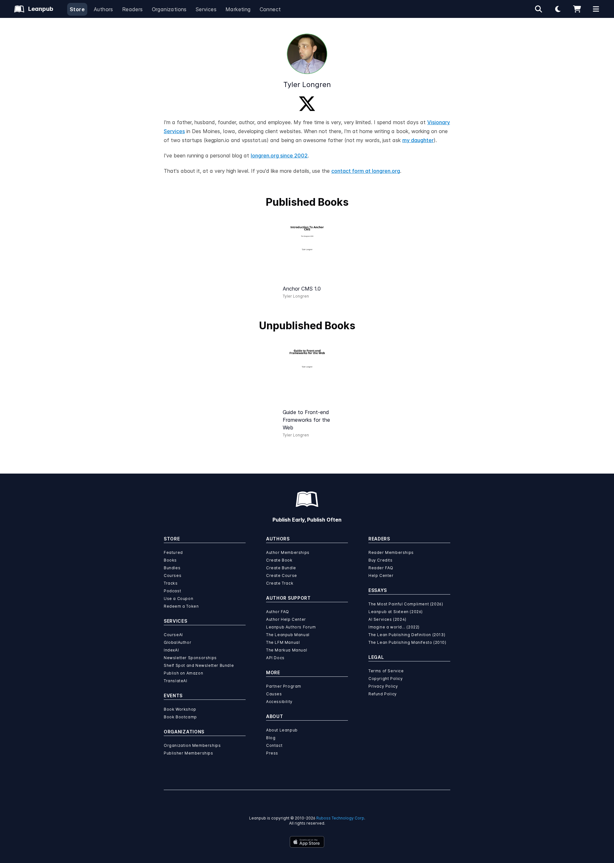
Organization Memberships (192, 745)
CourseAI (173, 634)
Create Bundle (281, 567)
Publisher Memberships (188, 753)
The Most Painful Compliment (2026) (405, 604)
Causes (274, 693)
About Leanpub (282, 730)
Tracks (171, 583)
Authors (103, 9)
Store (77, 9)
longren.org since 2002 (279, 155)
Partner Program (283, 686)
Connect (270, 9)
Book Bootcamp (180, 717)
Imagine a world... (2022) (394, 627)
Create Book (279, 560)
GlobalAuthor (177, 642)
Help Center (381, 575)
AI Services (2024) (387, 619)
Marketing (238, 9)
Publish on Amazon (183, 673)
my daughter (418, 140)
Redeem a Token (181, 606)
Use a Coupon (178, 598)
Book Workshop (180, 709)
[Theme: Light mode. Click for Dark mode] (557, 9)
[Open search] (538, 9)
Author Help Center (286, 619)
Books (170, 560)
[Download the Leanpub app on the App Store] (307, 842)
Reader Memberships (391, 552)
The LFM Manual (283, 642)
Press (272, 753)
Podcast (172, 590)
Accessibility (279, 701)
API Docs (275, 657)
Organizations (169, 9)
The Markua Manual (286, 650)
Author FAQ (277, 611)
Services (206, 9)
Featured (173, 552)
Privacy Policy (383, 686)
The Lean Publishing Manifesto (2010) (407, 642)
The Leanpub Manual (288, 634)
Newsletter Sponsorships (190, 657)
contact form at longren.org (365, 171)
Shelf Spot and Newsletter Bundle (199, 665)
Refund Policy (382, 693)
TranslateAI (175, 680)
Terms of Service (386, 670)
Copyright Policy (385, 678)
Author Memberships (288, 552)
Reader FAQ (380, 567)
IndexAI (171, 650)
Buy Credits (380, 560)
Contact (274, 745)
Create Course (281, 575)
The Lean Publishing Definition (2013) (406, 634)
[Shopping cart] (577, 9)
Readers (132, 9)
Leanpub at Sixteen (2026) (395, 611)
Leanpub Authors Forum (291, 627)
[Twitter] (307, 104)
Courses (172, 575)
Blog (270, 737)
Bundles (172, 567)
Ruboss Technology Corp (340, 818)
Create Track (279, 583)
